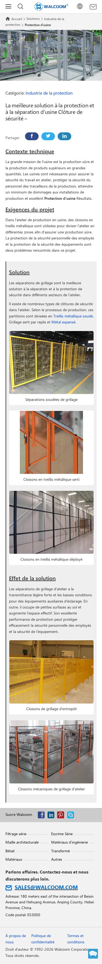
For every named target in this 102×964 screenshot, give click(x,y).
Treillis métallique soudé (73, 316)
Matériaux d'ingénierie (69, 842)
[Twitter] (48, 136)
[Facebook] (32, 136)
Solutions (33, 18)
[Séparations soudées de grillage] (51, 362)
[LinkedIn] (64, 136)
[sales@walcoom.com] (93, 6)
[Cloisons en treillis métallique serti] (51, 442)
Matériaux (13, 859)
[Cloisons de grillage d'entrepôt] (51, 672)
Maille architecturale (22, 842)
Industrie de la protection (49, 93)
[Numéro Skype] (72, 816)
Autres (56, 859)
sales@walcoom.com (46, 887)
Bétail (9, 850)
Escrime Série (62, 833)
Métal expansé (63, 322)
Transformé (60, 850)
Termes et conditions (75, 938)
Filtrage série (15, 833)
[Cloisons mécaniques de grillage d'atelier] (51, 752)
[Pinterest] (62, 816)
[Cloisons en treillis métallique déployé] (51, 522)
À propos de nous (15, 938)
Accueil (16, 19)
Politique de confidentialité (42, 938)
